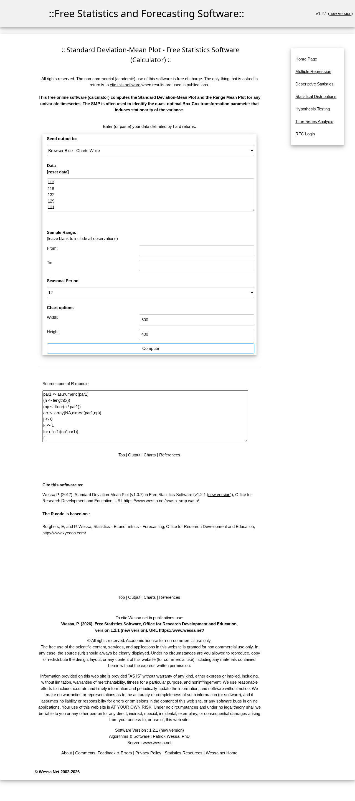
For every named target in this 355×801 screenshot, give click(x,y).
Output (134, 455)
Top (121, 455)
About (66, 753)
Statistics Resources (183, 753)
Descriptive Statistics (314, 84)
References (169, 455)
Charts (150, 455)
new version (340, 13)
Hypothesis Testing (312, 109)
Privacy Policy (148, 753)
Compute (150, 348)
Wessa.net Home (221, 753)
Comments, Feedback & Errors (103, 753)
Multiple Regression (313, 71)
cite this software (125, 84)
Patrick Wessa (166, 736)
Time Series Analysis (314, 121)
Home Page (306, 59)
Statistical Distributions (315, 96)
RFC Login (305, 134)
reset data (57, 172)
